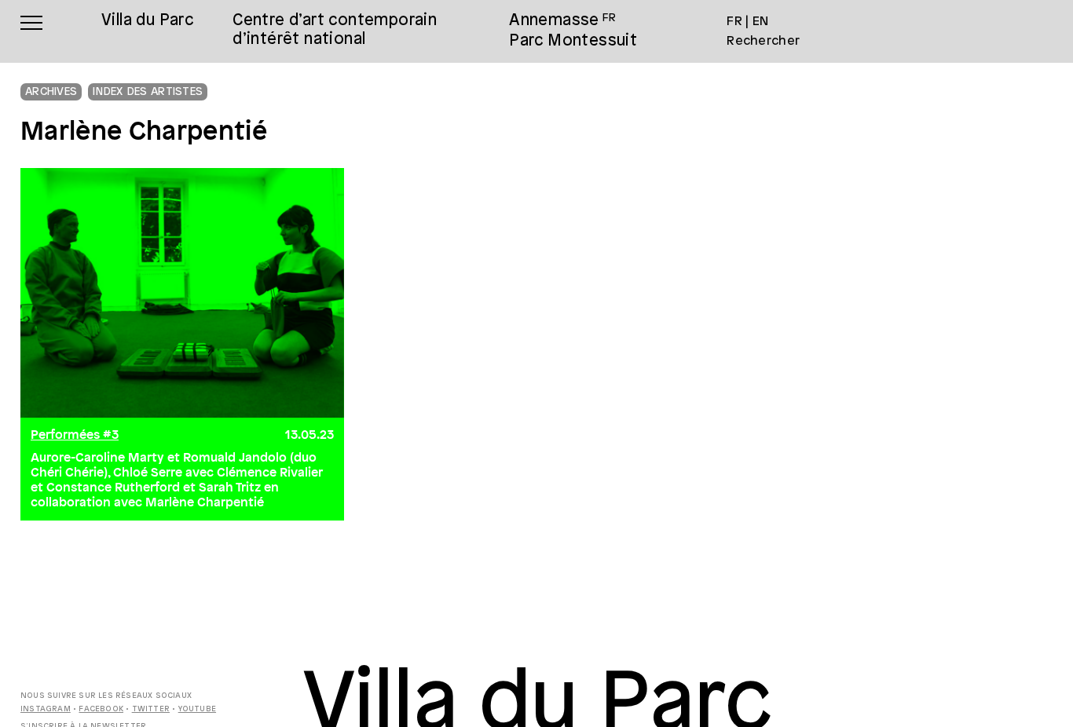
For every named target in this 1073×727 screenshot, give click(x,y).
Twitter (151, 709)
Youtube (197, 709)
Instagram (45, 709)
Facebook (101, 709)
